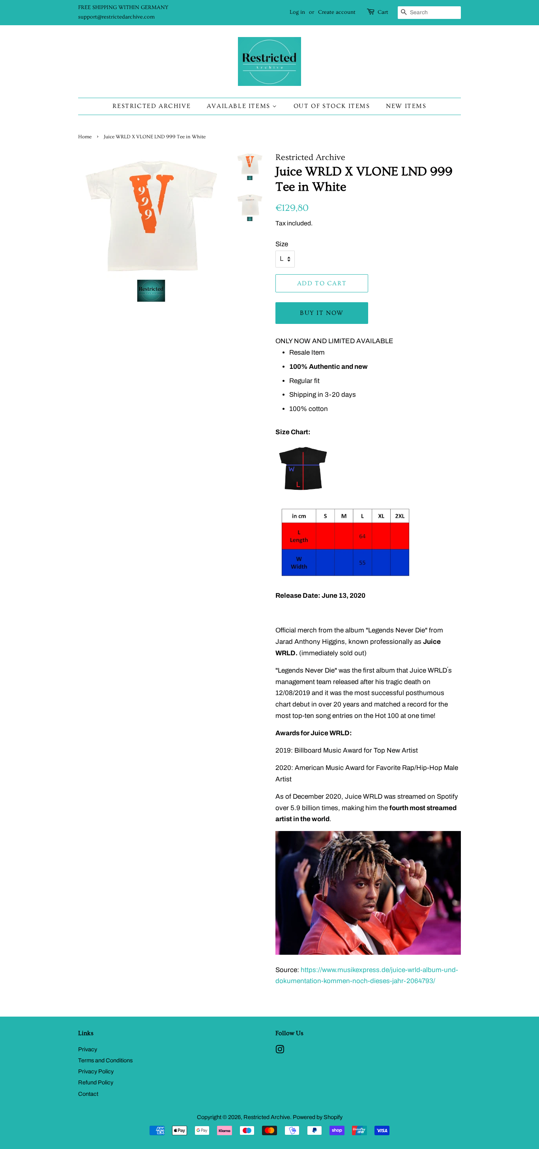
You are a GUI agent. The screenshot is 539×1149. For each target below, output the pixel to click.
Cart (383, 12)
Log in (297, 12)
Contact (88, 1094)
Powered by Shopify (317, 1117)
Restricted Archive (151, 106)
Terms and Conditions (105, 1060)
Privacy (87, 1049)
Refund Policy (95, 1082)
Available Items (240, 106)
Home (85, 136)
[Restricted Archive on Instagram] (279, 1051)
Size (281, 244)
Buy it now (322, 312)
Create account (337, 12)
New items (406, 106)
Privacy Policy (96, 1071)
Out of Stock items (332, 106)
